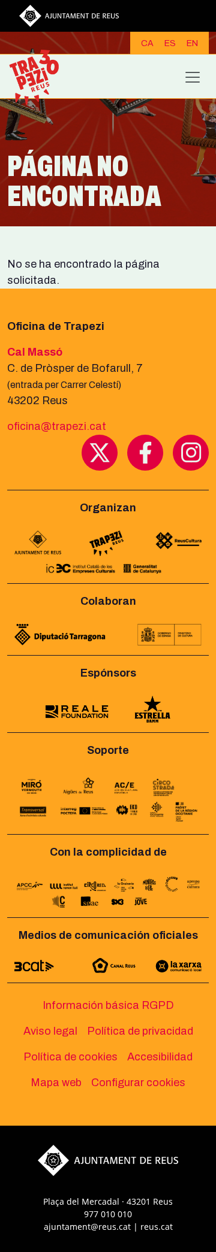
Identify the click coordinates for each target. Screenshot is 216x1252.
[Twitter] (100, 452)
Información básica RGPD (108, 1005)
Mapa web (56, 1083)
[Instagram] (191, 452)
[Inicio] (39, 77)
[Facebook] (145, 452)
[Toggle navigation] (192, 77)
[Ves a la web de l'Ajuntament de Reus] (69, 15)
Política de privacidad (140, 1031)
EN (192, 43)
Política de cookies (70, 1057)
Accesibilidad (160, 1057)
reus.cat (156, 1226)
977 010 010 (108, 1214)
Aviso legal (50, 1031)
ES (170, 43)
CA (147, 43)
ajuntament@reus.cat (87, 1226)
